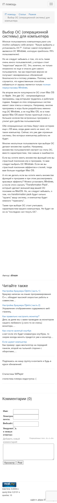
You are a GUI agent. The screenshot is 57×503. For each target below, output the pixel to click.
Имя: (5, 410)
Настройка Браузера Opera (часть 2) (21, 305)
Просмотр (9, 462)
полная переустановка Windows (26, 86)
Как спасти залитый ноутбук (16, 330)
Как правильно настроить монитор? (20, 316)
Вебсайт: (8, 423)
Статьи (22, 14)
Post (20, 462)
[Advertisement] (28, 243)
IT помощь (9, 4)
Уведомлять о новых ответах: (8, 431)
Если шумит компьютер (14, 341)
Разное (32, 14)
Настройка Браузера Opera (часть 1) (21, 290)
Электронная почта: (8, 417)
